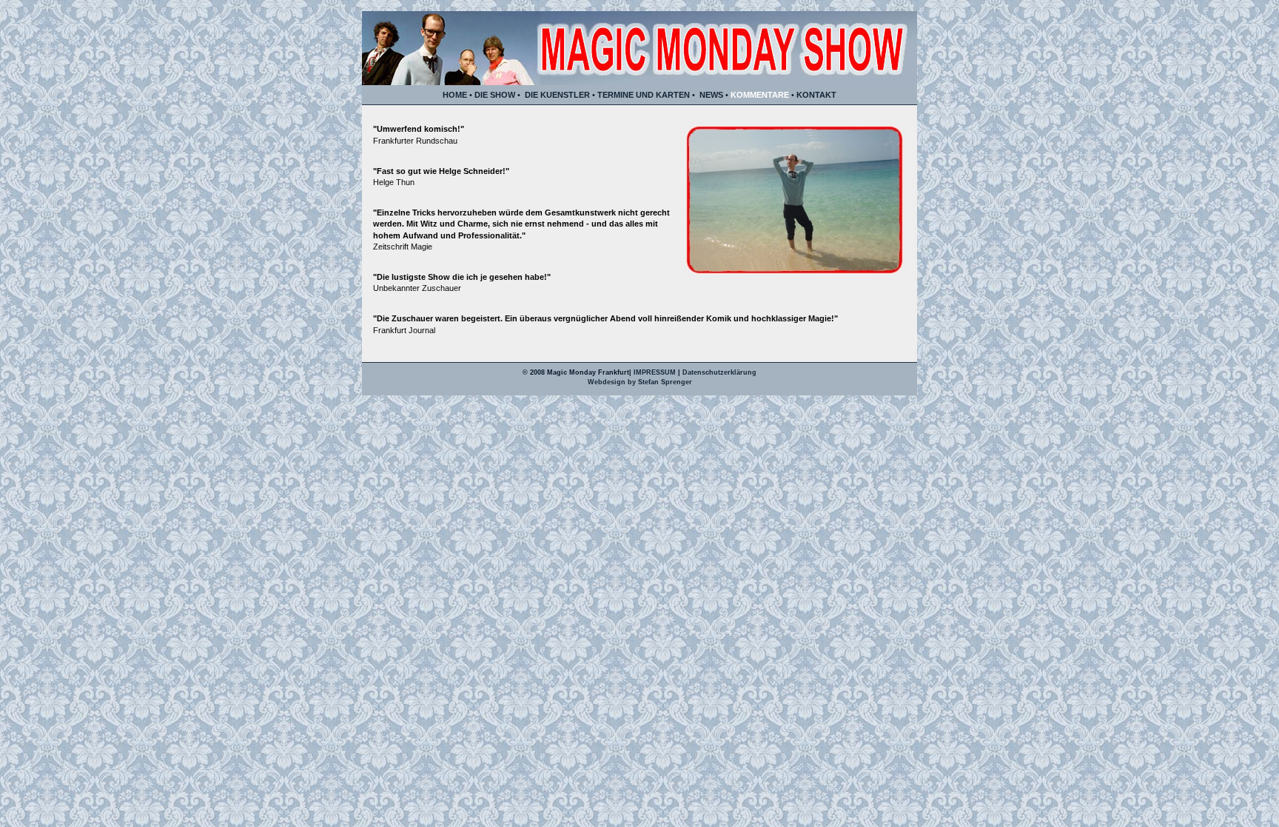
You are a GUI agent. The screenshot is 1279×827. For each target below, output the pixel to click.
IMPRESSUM (656, 372)
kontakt (816, 94)
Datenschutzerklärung (719, 372)
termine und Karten (643, 94)
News (711, 94)
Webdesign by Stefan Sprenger (640, 382)
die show (494, 94)
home (455, 94)
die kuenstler (557, 94)
